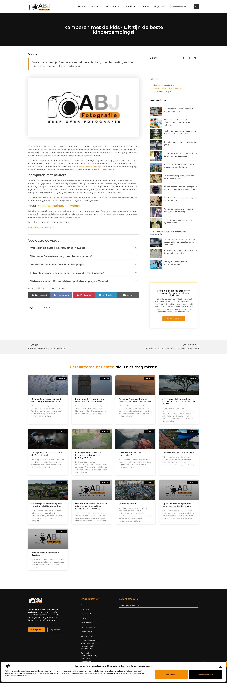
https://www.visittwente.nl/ (41, 227)
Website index (87, 636)
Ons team (96, 6)
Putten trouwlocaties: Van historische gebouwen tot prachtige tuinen (88, 455)
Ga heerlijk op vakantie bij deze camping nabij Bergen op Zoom (47, 504)
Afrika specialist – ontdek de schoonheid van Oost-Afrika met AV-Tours (178, 401)
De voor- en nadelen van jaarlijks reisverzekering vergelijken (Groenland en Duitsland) (91, 506)
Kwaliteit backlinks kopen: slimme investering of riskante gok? (89, 645)
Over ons (81, 6)
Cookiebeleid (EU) (88, 623)
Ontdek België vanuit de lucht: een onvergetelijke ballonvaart (46, 400)
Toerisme (32, 54)
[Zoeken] (196, 6)
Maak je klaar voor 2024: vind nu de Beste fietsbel (47, 453)
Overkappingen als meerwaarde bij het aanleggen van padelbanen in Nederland (179, 242)
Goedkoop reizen (127, 503)
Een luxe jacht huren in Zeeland (178, 452)
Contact (145, 6)
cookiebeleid (13, 675)
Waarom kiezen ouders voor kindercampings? (83, 264)
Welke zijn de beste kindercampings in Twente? (83, 248)
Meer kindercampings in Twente (167, 88)
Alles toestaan (171, 675)
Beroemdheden (88, 627)
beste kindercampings (90, 166)
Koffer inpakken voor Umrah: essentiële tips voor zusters (89, 400)
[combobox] (182, 6)
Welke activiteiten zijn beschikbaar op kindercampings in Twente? (83, 281)
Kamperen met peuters (163, 85)
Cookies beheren (205, 675)
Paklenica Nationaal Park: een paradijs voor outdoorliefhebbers (135, 400)
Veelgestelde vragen (162, 92)
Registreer (159, 6)
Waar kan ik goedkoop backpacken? (130, 453)
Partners (128, 6)
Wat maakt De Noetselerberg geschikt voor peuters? (83, 256)
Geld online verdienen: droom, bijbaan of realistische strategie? (89, 658)
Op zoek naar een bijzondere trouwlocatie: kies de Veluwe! (176, 504)
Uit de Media (112, 6)
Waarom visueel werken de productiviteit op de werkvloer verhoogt (177, 122)
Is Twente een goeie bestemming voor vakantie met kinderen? (83, 273)
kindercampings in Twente (58, 206)
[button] (220, 666)
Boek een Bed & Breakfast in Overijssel (45, 553)
